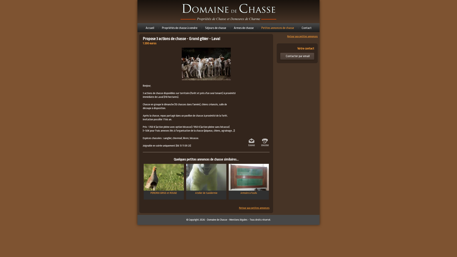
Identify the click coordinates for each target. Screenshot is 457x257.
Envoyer (251, 144)
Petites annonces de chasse (277, 28)
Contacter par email (298, 56)
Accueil (150, 28)
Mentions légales (238, 219)
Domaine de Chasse (217, 219)
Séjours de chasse (215, 28)
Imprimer (265, 144)
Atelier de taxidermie (206, 193)
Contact (307, 28)
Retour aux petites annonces (254, 208)
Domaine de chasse (228, 11)
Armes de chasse (244, 28)
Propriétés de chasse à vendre (179, 28)
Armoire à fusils (248, 193)
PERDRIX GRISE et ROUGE (163, 193)
